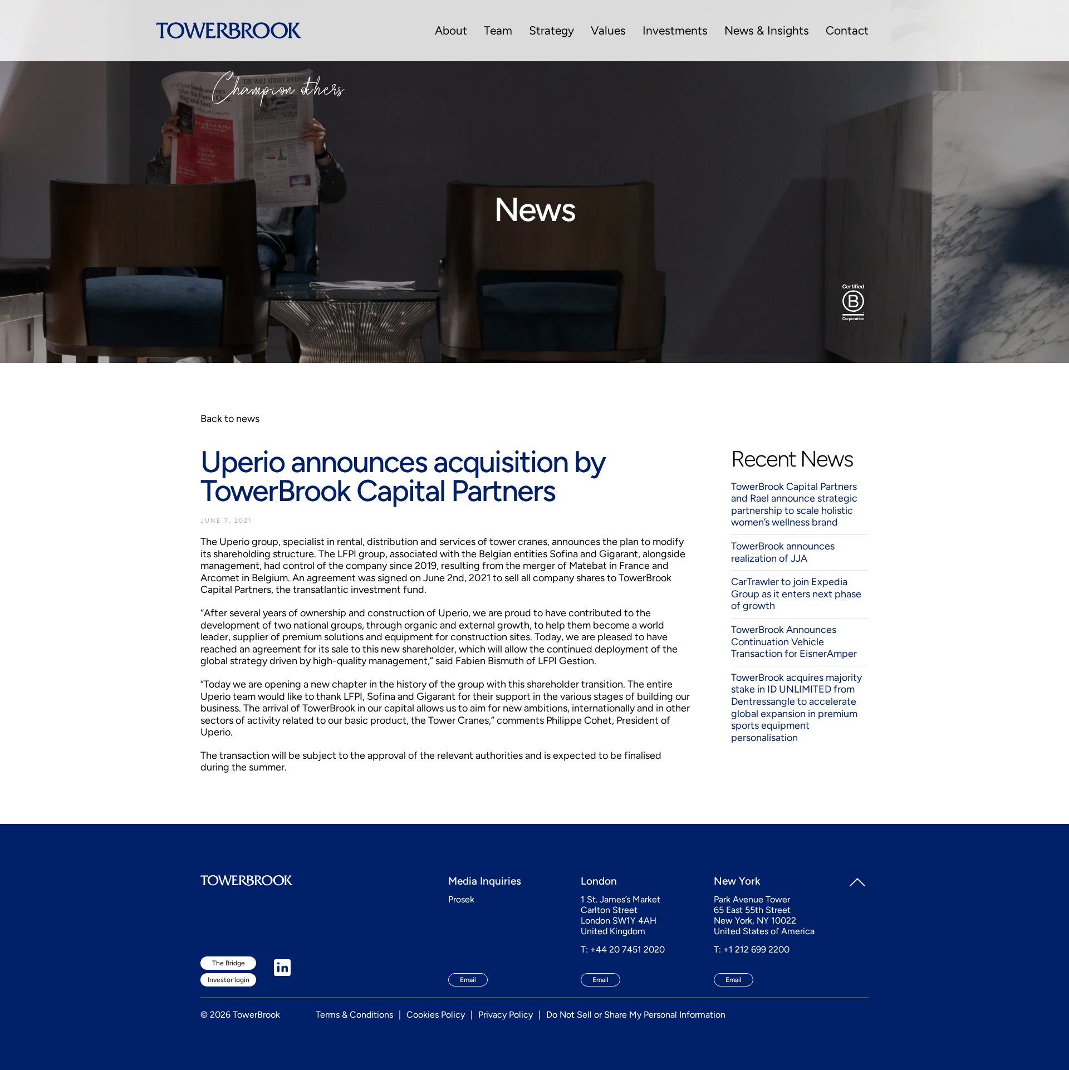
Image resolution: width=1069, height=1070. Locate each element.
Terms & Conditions (354, 1014)
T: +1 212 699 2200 (752, 949)
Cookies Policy (435, 1014)
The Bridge (228, 963)
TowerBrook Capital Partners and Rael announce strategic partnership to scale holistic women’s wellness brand (794, 504)
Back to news (229, 419)
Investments (675, 30)
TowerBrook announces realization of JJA (783, 552)
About (451, 30)
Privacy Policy (505, 1014)
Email (468, 980)
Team (498, 30)
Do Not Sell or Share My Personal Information (635, 1014)
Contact (847, 30)
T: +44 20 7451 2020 (623, 949)
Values (608, 30)
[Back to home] (229, 30)
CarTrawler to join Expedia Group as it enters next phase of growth (796, 594)
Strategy (551, 30)
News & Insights (766, 30)
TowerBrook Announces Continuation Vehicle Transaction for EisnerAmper (794, 642)
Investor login (228, 980)
